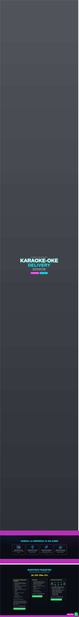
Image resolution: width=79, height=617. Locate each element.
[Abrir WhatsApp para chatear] (76, 614)
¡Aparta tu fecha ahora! (19, 608)
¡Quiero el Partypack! (56, 599)
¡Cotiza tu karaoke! (37, 596)
